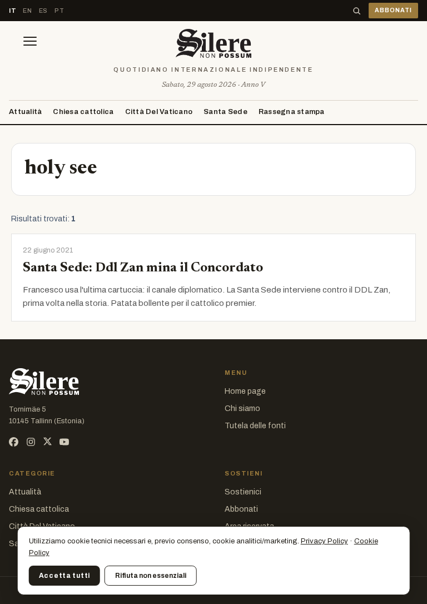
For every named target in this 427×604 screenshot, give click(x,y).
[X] (47, 442)
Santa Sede (225, 112)
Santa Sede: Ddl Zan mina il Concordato (143, 268)
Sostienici (243, 492)
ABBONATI (393, 10)
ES (43, 10)
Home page (245, 391)
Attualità (25, 112)
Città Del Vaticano (159, 112)
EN (27, 10)
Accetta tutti (64, 576)
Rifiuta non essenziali (150, 576)
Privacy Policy (324, 541)
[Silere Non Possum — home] (213, 43)
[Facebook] (13, 442)
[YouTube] (64, 442)
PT (59, 10)
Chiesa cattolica (83, 112)
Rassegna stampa (292, 112)
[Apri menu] (30, 43)
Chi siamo (242, 408)
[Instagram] (31, 442)
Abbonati (241, 509)
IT (12, 10)
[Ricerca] (356, 11)
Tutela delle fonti (255, 426)
